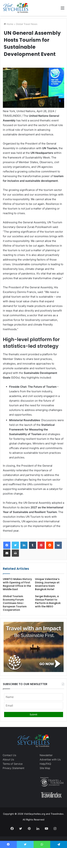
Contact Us (9, 755)
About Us (8, 759)
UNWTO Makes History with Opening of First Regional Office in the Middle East (17, 584)
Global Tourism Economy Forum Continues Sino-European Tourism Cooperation (15, 603)
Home (9, 24)
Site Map (45, 768)
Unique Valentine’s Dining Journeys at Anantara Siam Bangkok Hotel (47, 584)
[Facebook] (6, 545)
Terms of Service (13, 763)
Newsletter (46, 755)
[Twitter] (15, 545)
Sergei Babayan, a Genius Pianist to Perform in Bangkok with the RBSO (48, 601)
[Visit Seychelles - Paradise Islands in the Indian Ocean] (16, 8)
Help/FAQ (45, 763)
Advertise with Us (50, 759)
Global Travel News (26, 24)
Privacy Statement (13, 768)
